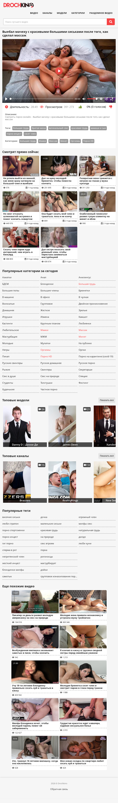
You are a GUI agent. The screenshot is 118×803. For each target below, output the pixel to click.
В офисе (45, 297)
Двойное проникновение (93, 303)
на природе (47, 536)
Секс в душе (9, 376)
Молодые (7, 343)
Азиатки (7, 277)
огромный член (87, 517)
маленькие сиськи (51, 523)
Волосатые (8, 303)
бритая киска (39, 128)
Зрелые (83, 310)
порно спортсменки (13, 530)
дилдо (82, 536)
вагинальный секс (58, 128)
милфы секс (85, 523)
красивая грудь (79, 128)
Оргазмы (75, 140)
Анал (43, 277)
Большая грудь (28, 140)
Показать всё (107, 455)
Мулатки (45, 343)
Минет (63, 140)
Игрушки (7, 316)
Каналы (47, 12)
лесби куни (85, 543)
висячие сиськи (11, 517)
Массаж (53, 140)
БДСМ (5, 283)
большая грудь (21, 128)
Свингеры (46, 369)
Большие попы (10, 290)
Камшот (83, 316)
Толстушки (46, 382)
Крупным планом (50, 323)
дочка (44, 517)
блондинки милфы (13, 569)
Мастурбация (9, 336)
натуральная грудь (89, 530)
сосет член (30, 133)
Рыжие (6, 369)
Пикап (5, 356)
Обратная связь (59, 789)
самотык (7, 576)
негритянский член (13, 556)
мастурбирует (48, 563)
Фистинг (83, 382)
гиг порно (7, 543)
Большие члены (50, 290)
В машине (8, 297)
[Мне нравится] (81, 107)
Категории (78, 12)
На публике (85, 343)
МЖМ (44, 336)
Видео (34, 12)
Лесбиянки (85, 323)
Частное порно (49, 389)
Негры (5, 349)
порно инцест (14, 133)
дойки (44, 569)
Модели (62, 12)
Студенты (7, 382)
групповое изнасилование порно (59, 576)
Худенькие (8, 389)
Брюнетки (84, 290)
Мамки (42, 140)
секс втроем (47, 543)
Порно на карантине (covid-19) (96, 356)
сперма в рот (9, 549)
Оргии (82, 349)
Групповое (47, 303)
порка (44, 549)
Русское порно (87, 362)
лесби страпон (10, 523)
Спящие (83, 376)
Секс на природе (50, 376)
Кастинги (7, 323)
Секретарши (85, 369)
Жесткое (45, 310)
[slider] (42, 98)
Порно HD (88, 140)
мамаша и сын (98, 128)
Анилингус (85, 277)
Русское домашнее (51, 362)
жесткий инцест (11, 563)
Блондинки (47, 283)
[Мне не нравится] (111, 107)
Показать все (107, 400)
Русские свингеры (12, 362)
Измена (45, 316)
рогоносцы (47, 556)
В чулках (83, 297)
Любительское (10, 330)
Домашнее (8, 310)
